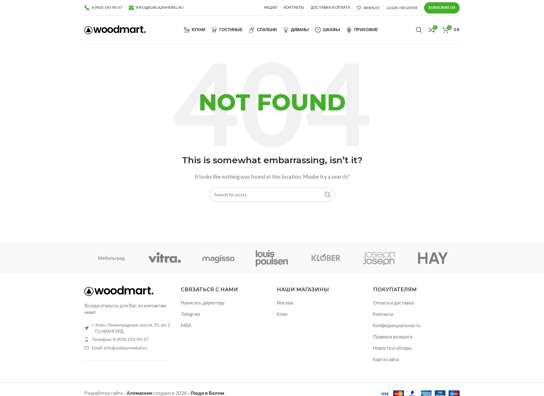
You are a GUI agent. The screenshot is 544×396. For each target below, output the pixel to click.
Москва (285, 302)
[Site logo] (115, 29)
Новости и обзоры (392, 348)
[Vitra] (164, 258)
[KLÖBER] (325, 258)
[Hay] (433, 258)
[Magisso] (218, 258)
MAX (186, 325)
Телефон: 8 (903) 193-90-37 (120, 339)
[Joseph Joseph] (379, 258)
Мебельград (111, 258)
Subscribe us (441, 7)
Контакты (383, 314)
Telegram (190, 314)
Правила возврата (392, 336)
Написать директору (203, 302)
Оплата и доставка (393, 302)
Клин (282, 314)
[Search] (419, 30)
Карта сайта (386, 359)
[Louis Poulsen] (272, 258)
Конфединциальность (397, 325)
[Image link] (119, 290)
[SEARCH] (327, 194)
